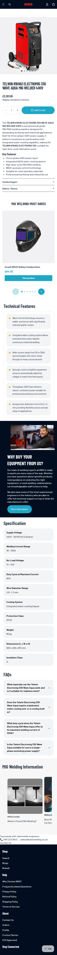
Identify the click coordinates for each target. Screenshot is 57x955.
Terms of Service (11, 906)
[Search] (9, 4)
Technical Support (9, 181)
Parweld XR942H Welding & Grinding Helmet (22, 267)
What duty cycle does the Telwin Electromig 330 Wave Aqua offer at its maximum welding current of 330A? (25, 728)
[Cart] (53, 4)
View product (28, 278)
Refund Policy (9, 896)
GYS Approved (9, 940)
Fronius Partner (10, 935)
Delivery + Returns (9, 188)
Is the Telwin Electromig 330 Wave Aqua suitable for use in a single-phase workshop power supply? (24, 747)
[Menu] (3, 4)
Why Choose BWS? (12, 881)
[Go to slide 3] (27, 291)
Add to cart (40, 110)
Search (6, 858)
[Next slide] (41, 291)
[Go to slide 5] (32, 291)
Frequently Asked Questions (16, 886)
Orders (5, 924)
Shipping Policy (10, 901)
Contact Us (5, 842)
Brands (6, 868)
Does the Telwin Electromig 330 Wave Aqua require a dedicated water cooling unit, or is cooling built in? (26, 707)
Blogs (5, 863)
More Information (19, 509)
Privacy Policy (9, 891)
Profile (5, 930)
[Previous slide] (15, 291)
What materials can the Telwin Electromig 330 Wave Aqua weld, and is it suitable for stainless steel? (26, 687)
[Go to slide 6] (35, 291)
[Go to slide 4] (30, 291)
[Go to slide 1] (22, 291)
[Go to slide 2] (24, 291)
